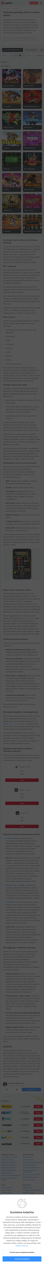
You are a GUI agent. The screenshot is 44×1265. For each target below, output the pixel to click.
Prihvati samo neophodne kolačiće (22, 1252)
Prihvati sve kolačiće (22, 1259)
